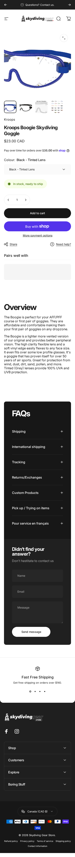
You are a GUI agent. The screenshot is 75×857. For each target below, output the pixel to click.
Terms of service (45, 841)
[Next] (69, 5)
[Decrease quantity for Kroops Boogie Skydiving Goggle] (8, 200)
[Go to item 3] (41, 107)
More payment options (37, 235)
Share (13, 244)
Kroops (9, 119)
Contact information (37, 846)
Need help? (63, 244)
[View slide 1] (30, 691)
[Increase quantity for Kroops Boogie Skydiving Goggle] (25, 200)
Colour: (25, 160)
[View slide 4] (44, 691)
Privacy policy (27, 841)
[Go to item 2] (26, 107)
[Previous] (5, 5)
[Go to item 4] (57, 107)
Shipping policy (63, 841)
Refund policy (11, 841)
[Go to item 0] (10, 107)
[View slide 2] (35, 691)
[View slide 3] (40, 691)
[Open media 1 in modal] (64, 38)
